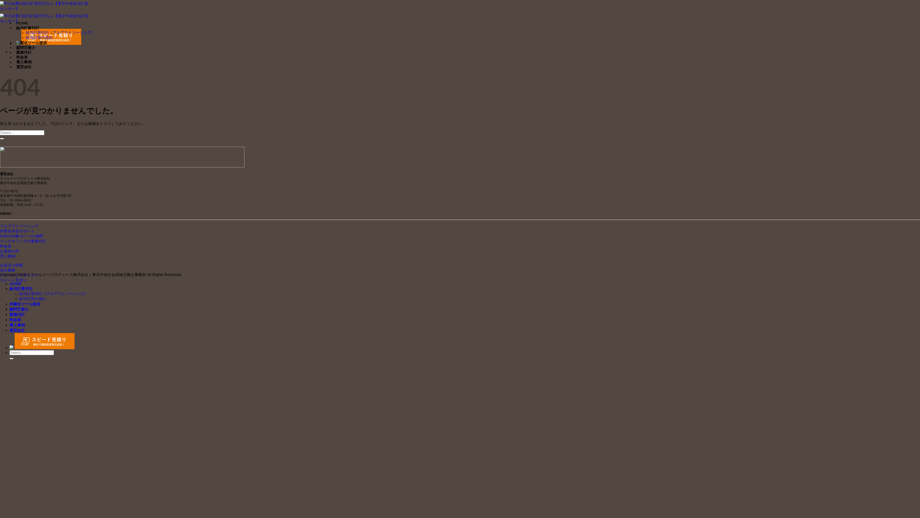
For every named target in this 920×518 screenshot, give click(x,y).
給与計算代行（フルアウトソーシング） (60, 32)
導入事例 (24, 61)
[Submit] (2, 138)
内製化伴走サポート (17, 231)
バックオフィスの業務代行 (23, 241)
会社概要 (7, 270)
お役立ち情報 (11, 265)
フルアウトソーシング (19, 226)
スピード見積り (13, 280)
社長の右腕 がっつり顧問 (21, 236)
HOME (22, 23)
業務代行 (24, 52)
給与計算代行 (27, 27)
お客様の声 (9, 251)
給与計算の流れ (39, 37)
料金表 (22, 57)
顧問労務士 (25, 47)
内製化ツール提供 (31, 42)
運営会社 (24, 66)
